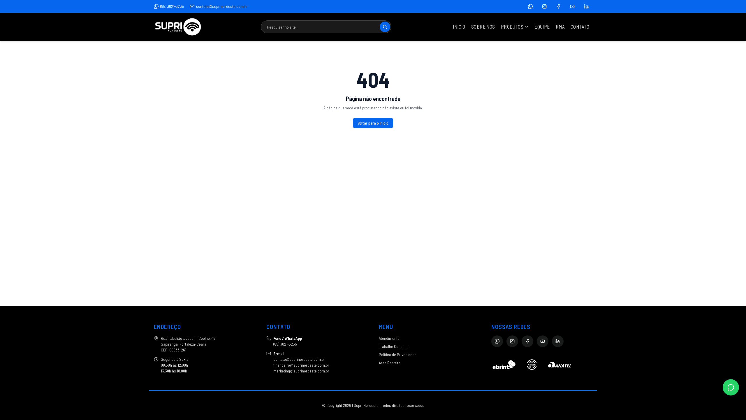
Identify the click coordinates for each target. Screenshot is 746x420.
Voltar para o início (373, 122)
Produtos (512, 26)
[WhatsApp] (530, 6)
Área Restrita (389, 362)
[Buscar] (385, 27)
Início (459, 26)
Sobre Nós (483, 26)
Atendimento (389, 338)
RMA (560, 26)
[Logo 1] (504, 364)
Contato (580, 26)
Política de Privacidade (397, 354)
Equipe (542, 26)
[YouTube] (572, 6)
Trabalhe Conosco (394, 346)
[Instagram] (544, 6)
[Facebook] (558, 6)
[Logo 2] (531, 364)
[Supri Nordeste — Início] (178, 26)
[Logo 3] (559, 364)
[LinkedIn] (586, 6)
